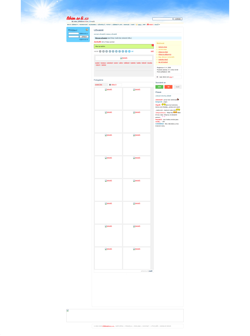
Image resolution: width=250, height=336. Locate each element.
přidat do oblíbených (164, 54)
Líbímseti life (117, 24)
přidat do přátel (163, 52)
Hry (144, 24)
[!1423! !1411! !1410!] (137, 213)
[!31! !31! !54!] (137, 122)
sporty (116, 63)
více (170, 77)
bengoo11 (158, 102)
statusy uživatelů (111, 34)
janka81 (97, 42)
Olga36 (157, 105)
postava (103, 63)
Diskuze (126, 24)
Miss (139, 25)
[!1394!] (108, 235)
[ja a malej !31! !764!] (137, 235)
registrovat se (83, 39)
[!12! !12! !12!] (108, 144)
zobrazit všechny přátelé (163, 96)
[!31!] (137, 99)
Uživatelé (101, 24)
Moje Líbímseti (72, 24)
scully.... (158, 121)
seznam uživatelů (99, 34)
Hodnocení (83, 24)
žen (86, 21)
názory (98, 65)
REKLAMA (137, 326)
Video (151, 24)
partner (104, 65)
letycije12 (158, 119)
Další (157, 24)
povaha (149, 63)
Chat (132, 24)
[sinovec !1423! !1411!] (108, 213)
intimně (144, 63)
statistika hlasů (163, 59)
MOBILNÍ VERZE (165, 326)
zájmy (121, 63)
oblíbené (126, 63)
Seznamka (92, 24)
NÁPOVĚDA (119, 326)
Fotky (108, 24)
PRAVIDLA (128, 326)
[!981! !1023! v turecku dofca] (137, 258)
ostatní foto (98, 84)
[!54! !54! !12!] (137, 144)
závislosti (110, 63)
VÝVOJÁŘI (154, 326)
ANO (159, 87)
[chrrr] (137, 167)
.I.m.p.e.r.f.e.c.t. (160, 112)
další (152, 51)
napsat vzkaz (162, 47)
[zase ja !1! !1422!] (108, 258)
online (74, 21)
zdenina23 (158, 100)
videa (114, 84)
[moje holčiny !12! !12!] (108, 99)
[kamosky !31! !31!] (108, 190)
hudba (139, 63)
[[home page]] (79, 18)
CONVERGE (159, 124)
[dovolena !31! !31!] (108, 122)
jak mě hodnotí (163, 62)
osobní (97, 63)
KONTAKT (146, 326)
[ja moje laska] (108, 167)
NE (169, 87)
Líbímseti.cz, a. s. (108, 326)
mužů (92, 21)
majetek (133, 63)
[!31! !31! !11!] (137, 190)
